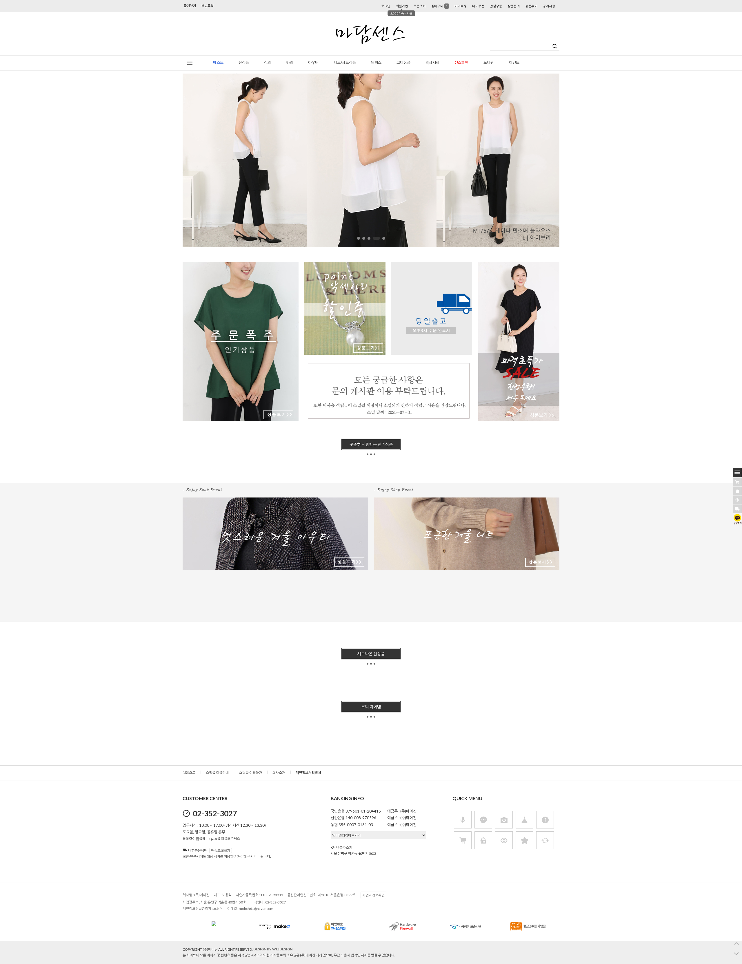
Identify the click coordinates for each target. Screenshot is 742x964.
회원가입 (402, 6)
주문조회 (420, 6)
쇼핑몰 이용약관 (250, 773)
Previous (167, 162)
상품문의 (514, 6)
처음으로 (189, 773)
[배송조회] (737, 508)
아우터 (313, 63)
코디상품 (403, 63)
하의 (289, 63)
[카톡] (737, 519)
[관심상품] (737, 490)
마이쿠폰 (478, 6)
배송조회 (207, 6)
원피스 (376, 63)
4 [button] (374, 238)
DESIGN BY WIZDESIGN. (273, 949)
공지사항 (549, 6)
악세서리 (432, 63)
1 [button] (358, 238)
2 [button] (363, 238)
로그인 (385, 6)
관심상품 (496, 6)
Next (575, 162)
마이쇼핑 (460, 6)
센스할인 (461, 63)
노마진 (488, 63)
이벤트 (514, 63)
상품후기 (531, 6)
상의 (267, 63)
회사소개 (278, 773)
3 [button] (369, 238)
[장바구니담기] (737, 482)
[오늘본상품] (737, 499)
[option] (371, 160)
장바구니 (439, 6)
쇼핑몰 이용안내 (217, 773)
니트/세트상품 (345, 63)
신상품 (244, 63)
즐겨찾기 (190, 6)
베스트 (218, 63)
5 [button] (381, 238)
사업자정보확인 (373, 895)
